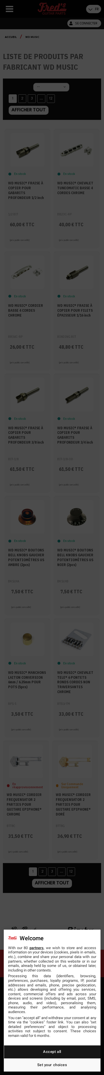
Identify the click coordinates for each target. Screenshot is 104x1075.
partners (36, 948)
